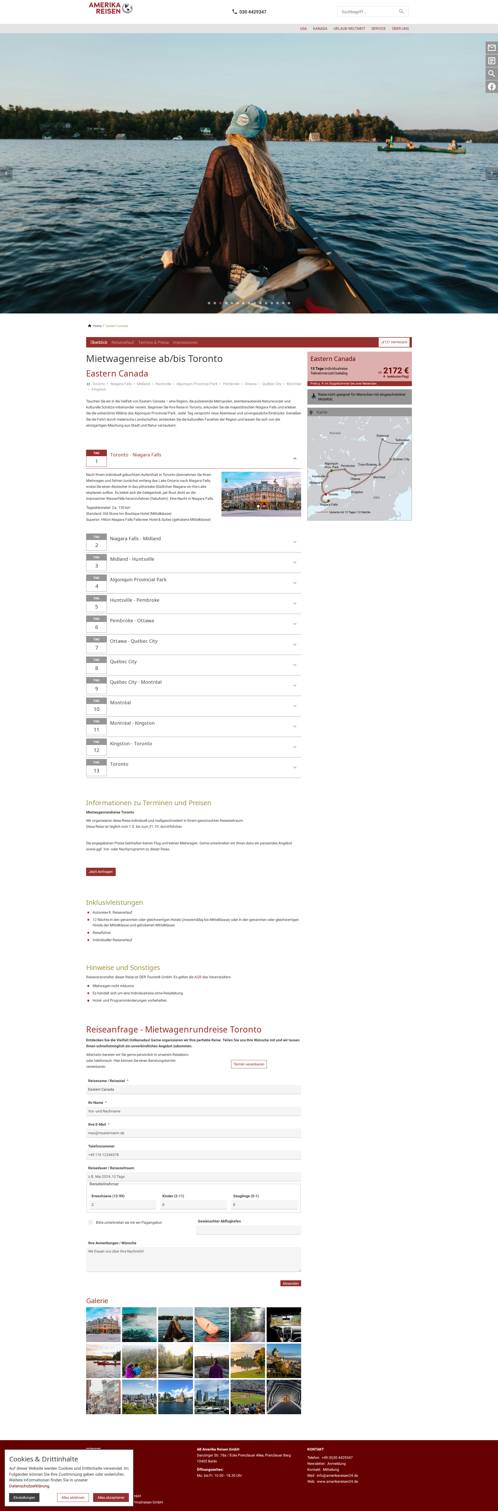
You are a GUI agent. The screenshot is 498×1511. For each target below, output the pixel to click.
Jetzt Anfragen (101, 872)
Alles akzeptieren (111, 1497)
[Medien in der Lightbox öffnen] (103, 1324)
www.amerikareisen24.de (337, 1481)
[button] (6, 173)
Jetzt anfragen (394, 342)
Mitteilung (331, 1469)
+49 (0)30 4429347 (337, 1457)
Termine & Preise (153, 342)
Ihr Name (96, 1102)
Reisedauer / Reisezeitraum (111, 1168)
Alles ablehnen (73, 1497)
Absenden (291, 1283)
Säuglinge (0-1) (246, 1196)
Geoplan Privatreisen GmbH (140, 1502)
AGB (198, 977)
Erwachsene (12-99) (108, 1196)
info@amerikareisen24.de (337, 1475)
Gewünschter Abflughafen (219, 1221)
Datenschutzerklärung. (29, 1485)
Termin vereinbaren (249, 1064)
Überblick (99, 342)
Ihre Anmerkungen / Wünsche (112, 1243)
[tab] (209, 303)
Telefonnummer (101, 1146)
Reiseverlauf (123, 342)
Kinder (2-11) (173, 1196)
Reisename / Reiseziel (107, 1081)
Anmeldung (337, 1463)
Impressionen (185, 342)
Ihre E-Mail (97, 1124)
